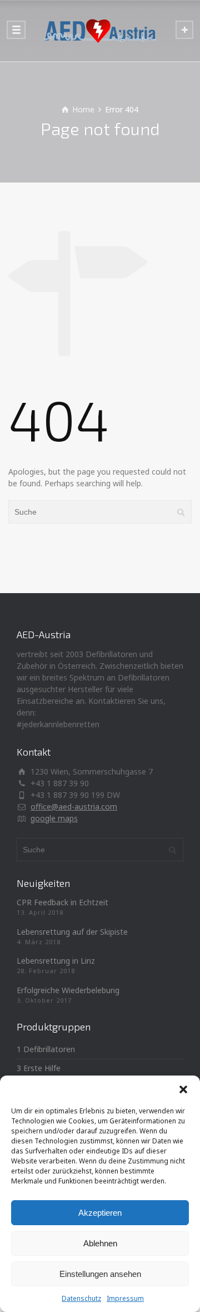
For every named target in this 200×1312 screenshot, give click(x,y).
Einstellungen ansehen (100, 1274)
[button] (183, 1089)
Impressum (125, 1298)
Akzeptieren (100, 1212)
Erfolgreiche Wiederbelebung (68, 990)
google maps (54, 818)
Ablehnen (100, 1243)
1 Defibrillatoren (46, 1049)
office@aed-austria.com (74, 806)
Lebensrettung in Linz (56, 960)
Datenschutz (81, 1298)
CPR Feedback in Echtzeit (62, 902)
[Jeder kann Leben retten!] (100, 30)
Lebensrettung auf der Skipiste (72, 931)
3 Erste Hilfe (39, 1068)
